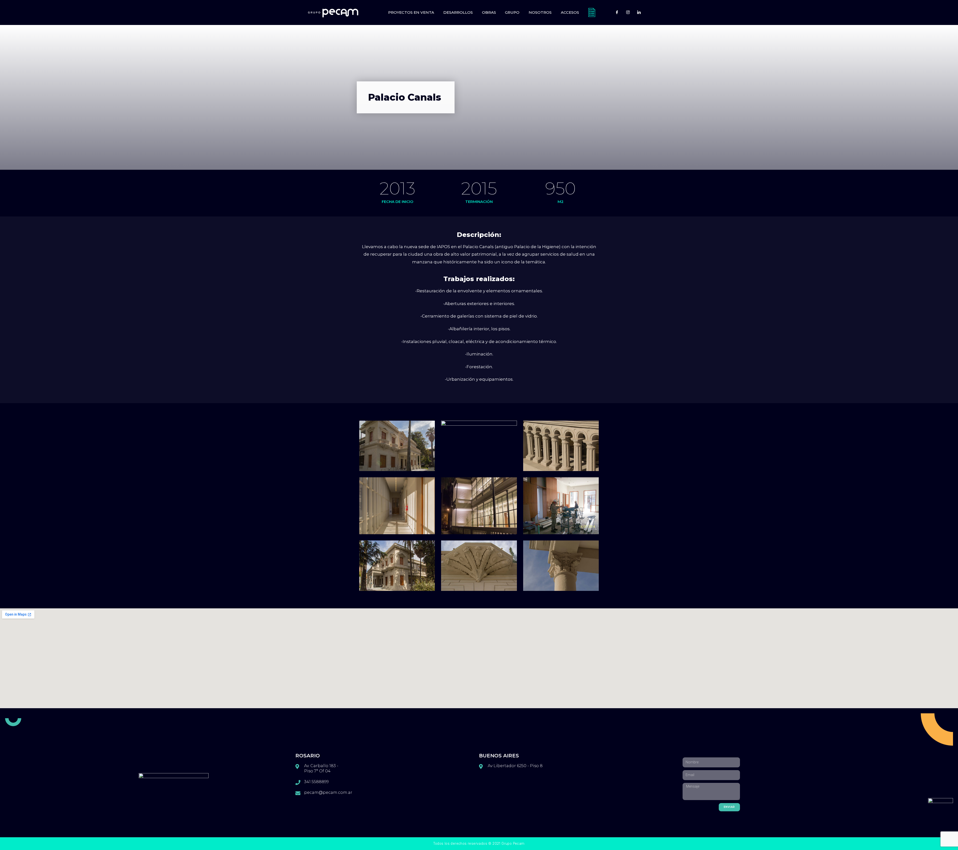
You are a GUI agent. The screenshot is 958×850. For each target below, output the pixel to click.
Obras (489, 12)
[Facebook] (617, 12)
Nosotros (540, 12)
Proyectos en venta (411, 12)
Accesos (570, 12)
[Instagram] (628, 12)
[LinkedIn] (639, 12)
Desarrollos (458, 12)
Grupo (512, 12)
